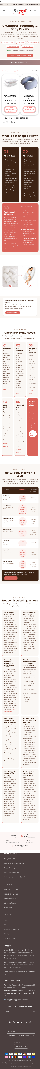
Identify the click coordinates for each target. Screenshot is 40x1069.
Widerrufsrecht (13, 1063)
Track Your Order (10, 938)
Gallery (6, 934)
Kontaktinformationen (24, 1066)
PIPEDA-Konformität (11, 889)
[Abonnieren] (34, 1011)
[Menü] (4, 11)
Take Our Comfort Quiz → (20, 63)
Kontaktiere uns (10, 958)
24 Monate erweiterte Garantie (15, 877)
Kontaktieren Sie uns (11, 929)
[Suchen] (30, 11)
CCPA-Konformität (10, 903)
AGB (36, 1063)
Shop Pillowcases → (12, 312)
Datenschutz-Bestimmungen (14, 863)
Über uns (7, 925)
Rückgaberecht (9, 859)
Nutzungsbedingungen (12, 872)
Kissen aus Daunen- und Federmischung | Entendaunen (10, 96)
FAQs (6, 920)
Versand (13, 1066)
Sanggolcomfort (19, 1060)
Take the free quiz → (32, 433)
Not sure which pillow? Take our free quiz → (20, 55)
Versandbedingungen (11, 868)
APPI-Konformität (10, 898)
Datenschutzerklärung (26, 1063)
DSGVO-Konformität (11, 894)
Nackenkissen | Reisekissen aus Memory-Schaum (29, 96)
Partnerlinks (8, 908)
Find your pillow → (10, 578)
